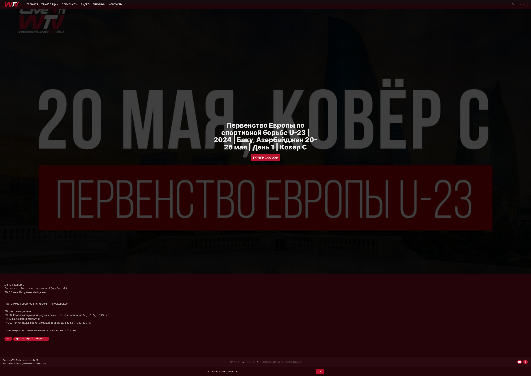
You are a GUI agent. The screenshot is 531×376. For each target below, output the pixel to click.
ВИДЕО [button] (85, 4)
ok (320, 371)
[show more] (208, 371)
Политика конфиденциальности (242, 362)
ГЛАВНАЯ (32, 4)
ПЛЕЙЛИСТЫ (70, 4)
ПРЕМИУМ (99, 4)
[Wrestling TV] (11, 4)
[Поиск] (513, 4)
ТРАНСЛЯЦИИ (49, 4)
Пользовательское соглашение (270, 362)
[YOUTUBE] (519, 362)
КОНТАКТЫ (115, 4)
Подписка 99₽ (265, 158)
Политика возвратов (293, 362)
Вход (522, 4)
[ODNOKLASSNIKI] (525, 362)
